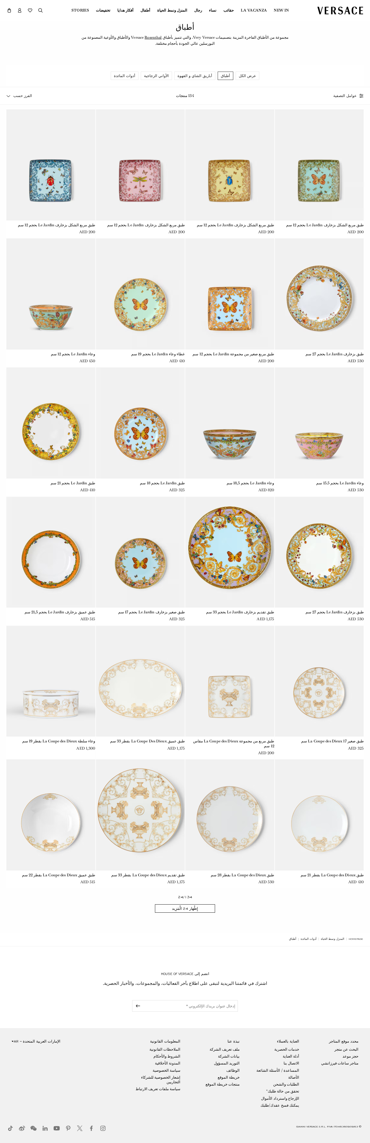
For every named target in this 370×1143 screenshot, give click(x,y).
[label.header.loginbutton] (19, 10)
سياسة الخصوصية (166, 1070)
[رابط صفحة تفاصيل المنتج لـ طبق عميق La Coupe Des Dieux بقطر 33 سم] (140, 681)
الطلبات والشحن (286, 1084)
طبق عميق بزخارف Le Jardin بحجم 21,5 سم (60, 612)
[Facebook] (91, 1128)
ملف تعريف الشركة (225, 1049)
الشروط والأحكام (166, 1056)
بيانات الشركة (229, 1056)
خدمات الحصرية (286, 1049)
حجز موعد (350, 1056)
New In (281, 10)
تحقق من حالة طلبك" (282, 1091)
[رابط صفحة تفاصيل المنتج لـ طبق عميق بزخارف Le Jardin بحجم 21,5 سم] (50, 552)
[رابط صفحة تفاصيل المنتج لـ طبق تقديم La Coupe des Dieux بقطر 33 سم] (140, 814)
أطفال (145, 10)
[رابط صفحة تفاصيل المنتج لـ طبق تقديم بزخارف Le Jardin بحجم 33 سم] (229, 552)
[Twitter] (79, 1128)
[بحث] (40, 10)
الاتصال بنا (291, 1063)
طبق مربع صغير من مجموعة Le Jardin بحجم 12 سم (233, 354)
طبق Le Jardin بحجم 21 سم (73, 483)
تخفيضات (103, 10)
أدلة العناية (291, 1056)
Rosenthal (153, 37)
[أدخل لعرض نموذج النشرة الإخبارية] (137, 1006)
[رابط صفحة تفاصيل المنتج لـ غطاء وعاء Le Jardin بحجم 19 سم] (140, 293)
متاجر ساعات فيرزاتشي (339, 1063)
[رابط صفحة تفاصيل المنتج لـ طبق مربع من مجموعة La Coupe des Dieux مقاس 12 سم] (229, 681)
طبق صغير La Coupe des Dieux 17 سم (332, 741)
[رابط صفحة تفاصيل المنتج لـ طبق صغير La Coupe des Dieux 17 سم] (319, 681)
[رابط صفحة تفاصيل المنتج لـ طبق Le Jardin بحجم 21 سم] (50, 422)
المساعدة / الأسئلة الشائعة (277, 1070)
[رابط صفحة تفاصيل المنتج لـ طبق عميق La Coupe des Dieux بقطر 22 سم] (50, 814)
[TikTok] (10, 1128)
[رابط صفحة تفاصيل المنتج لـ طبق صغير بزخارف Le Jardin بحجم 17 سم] (140, 552)
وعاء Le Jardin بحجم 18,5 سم (250, 483)
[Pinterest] (68, 1128)
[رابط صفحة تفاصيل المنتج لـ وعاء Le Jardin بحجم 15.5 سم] (319, 422)
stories (80, 10)
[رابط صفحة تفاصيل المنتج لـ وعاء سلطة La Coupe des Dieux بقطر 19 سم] (50, 681)
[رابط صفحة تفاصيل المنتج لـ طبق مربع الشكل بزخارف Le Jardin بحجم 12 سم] (319, 164)
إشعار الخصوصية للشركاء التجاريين (160, 1079)
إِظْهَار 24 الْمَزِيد (185, 909)
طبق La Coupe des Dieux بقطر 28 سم (242, 875)
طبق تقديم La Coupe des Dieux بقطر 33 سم (148, 875)
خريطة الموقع (229, 1077)
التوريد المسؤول (227, 1063)
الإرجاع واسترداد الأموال (280, 1098)
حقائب (228, 10)
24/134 (185, 897)
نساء (213, 10)
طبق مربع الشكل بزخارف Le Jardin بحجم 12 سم (325, 225)
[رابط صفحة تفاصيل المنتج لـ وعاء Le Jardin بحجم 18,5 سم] (229, 422)
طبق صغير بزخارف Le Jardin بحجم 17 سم (151, 612)
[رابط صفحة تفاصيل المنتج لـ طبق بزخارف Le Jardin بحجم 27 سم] (319, 293)
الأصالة (293, 1077)
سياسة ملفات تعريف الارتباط (158, 1088)
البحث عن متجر (346, 1049)
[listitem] (247, 76)
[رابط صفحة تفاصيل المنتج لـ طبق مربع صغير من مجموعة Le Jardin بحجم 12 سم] (229, 293)
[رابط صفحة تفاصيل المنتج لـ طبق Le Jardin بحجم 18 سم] (140, 422)
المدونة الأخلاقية (167, 1063)
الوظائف (233, 1070)
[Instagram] (102, 1128)
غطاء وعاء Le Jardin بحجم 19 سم (158, 354)
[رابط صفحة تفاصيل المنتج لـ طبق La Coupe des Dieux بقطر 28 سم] (229, 814)
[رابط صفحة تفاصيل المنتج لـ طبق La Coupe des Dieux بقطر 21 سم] (319, 814)
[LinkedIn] (45, 1128)
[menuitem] (281, 10)
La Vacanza (254, 10)
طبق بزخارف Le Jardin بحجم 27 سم (335, 354)
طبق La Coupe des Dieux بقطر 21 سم (332, 875)
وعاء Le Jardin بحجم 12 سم (73, 354)
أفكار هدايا (125, 10)
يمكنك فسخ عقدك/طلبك (279, 1105)
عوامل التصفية (345, 96)
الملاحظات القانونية (164, 1049)
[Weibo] (21, 1128)
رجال (198, 10)
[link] (356, 938)
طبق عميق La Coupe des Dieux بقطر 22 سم (58, 875)
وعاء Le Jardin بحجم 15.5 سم (340, 483)
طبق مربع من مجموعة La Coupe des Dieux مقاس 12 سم (233, 743)
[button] (9, 10)
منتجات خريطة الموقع (223, 1084)
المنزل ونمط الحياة (172, 10)
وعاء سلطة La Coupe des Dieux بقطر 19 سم (58, 741)
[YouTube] (56, 1128)
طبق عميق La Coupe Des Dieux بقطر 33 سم (147, 741)
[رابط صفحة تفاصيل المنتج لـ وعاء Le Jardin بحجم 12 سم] (50, 293)
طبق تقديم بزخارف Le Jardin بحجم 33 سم (240, 612)
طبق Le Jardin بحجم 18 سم (162, 483)
